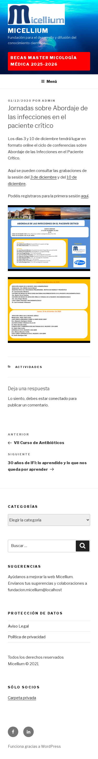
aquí (84, 196)
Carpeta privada (22, 697)
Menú (52, 81)
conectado (58, 398)
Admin (48, 100)
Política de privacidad (26, 637)
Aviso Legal (18, 626)
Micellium (28, 30)
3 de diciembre (43, 177)
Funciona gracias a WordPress (34, 746)
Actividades (29, 367)
